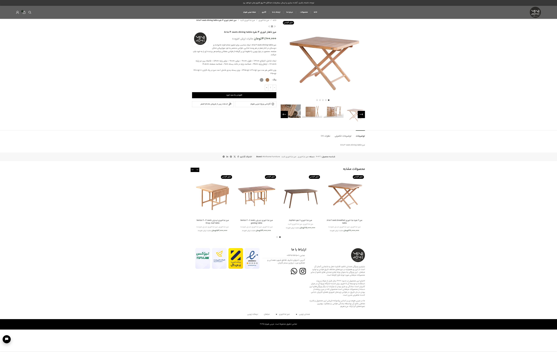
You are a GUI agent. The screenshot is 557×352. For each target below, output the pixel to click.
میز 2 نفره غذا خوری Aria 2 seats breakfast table (344, 222)
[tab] (360, 134)
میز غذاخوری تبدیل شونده (339, 227)
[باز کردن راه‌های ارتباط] (7, 339)
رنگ (274, 79)
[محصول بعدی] (269, 26)
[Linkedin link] (227, 157)
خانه (274, 20)
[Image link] (252, 258)
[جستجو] (30, 12)
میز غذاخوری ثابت (247, 20)
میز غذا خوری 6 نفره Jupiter (300, 220)
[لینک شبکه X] (235, 157)
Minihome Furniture (271, 156)
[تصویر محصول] (344, 196)
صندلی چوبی (304, 314)
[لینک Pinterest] (231, 157)
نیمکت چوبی (252, 314)
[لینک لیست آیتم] (284, 255)
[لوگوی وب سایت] (535, 12)
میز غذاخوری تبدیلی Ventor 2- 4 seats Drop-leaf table (212, 222)
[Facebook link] (238, 157)
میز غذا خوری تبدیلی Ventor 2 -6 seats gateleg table (256, 222)
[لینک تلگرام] (224, 157)
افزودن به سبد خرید (234, 95)
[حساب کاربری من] (17, 12)
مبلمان (267, 314)
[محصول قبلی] (274, 26)
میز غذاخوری (263, 20)
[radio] (267, 80)
